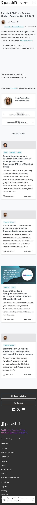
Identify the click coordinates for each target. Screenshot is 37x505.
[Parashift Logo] (11, 424)
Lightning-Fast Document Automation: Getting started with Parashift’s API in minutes (18, 351)
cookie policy (16, 501)
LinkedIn (14, 88)
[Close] (33, 499)
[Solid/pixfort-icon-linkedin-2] (13, 409)
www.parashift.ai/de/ (22, 100)
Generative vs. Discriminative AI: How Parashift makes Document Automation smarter (18, 228)
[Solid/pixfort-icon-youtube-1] (23, 409)
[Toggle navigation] (34, 3)
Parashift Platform (26, 41)
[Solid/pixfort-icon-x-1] (18, 409)
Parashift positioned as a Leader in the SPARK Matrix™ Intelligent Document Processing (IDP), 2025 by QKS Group (18, 161)
